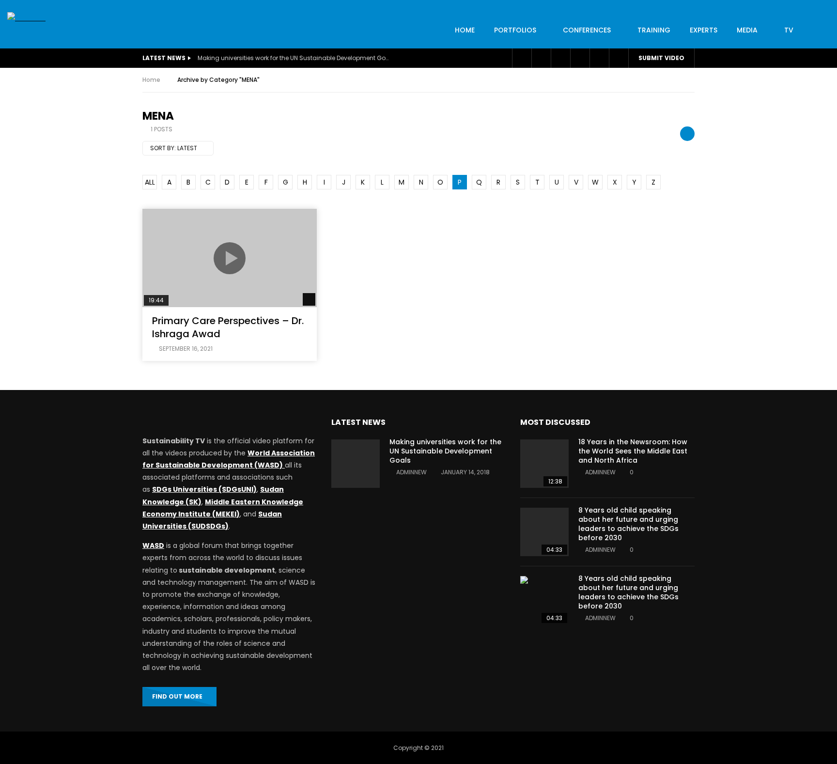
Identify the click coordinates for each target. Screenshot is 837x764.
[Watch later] (560, 58)
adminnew (411, 472)
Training (653, 30)
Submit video (661, 58)
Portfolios (515, 30)
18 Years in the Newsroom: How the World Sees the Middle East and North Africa (632, 451)
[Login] (599, 58)
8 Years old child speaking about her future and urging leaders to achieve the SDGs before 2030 (628, 524)
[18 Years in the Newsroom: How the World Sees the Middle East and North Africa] (544, 463)
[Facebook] (521, 58)
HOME (465, 30)
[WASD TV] (26, 18)
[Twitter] (541, 58)
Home (151, 80)
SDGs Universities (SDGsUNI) (204, 489)
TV (788, 30)
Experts (703, 30)
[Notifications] (579, 58)
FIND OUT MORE (177, 696)
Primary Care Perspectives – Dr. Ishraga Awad (228, 327)
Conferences (587, 30)
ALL (150, 182)
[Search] (618, 58)
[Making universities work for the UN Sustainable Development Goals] (355, 463)
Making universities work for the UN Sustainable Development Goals (294, 58)
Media (747, 30)
